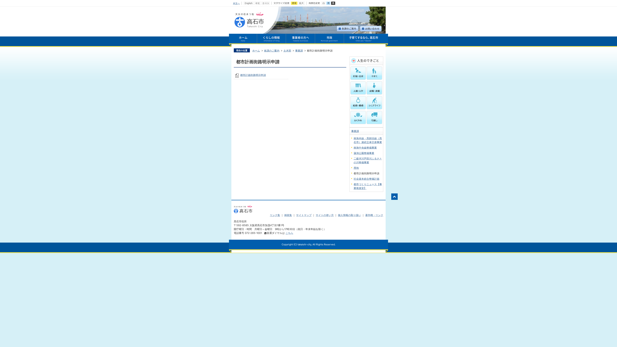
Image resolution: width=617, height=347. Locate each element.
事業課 (299, 50)
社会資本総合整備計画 (366, 178)
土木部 (287, 50)
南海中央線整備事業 (365, 147)
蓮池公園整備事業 (364, 153)
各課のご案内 (271, 50)
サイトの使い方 (325, 215)
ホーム (256, 50)
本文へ (236, 3)
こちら (289, 233)
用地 (356, 167)
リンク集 (275, 215)
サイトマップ (304, 215)
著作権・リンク (374, 215)
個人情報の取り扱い (349, 215)
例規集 (288, 215)
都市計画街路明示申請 (253, 75)
